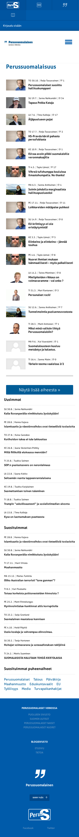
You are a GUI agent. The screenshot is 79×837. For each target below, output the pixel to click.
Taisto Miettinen (47, 273)
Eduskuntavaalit (41, 684)
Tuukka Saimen (21, 461)
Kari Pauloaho (19, 589)
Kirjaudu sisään (12, 25)
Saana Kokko (20, 474)
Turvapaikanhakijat (48, 689)
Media (26, 689)
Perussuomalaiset (17, 679)
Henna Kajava (21, 422)
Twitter (51, 828)
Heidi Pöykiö (20, 628)
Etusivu (39, 748)
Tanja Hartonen (22, 641)
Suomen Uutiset (39, 718)
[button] (68, 41)
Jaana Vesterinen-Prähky (27, 448)
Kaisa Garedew (22, 435)
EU (59, 684)
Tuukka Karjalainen (24, 487)
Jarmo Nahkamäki (48, 98)
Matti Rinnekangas (23, 602)
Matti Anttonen (45, 324)
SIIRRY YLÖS (38, 798)
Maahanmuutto (15, 684)
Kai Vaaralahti (45, 342)
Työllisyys (11, 689)
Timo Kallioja (43, 115)
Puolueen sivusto (39, 714)
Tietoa (39, 752)
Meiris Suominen (22, 654)
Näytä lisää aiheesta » (39, 389)
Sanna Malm (44, 359)
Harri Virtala (21, 563)
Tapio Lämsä (43, 167)
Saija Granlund (22, 615)
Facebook (28, 828)
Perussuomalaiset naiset (39, 723)
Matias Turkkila (24, 576)
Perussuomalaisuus (31, 66)
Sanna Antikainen (47, 185)
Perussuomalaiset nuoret (39, 727)
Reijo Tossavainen (49, 81)
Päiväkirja (53, 679)
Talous (38, 679)
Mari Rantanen (45, 290)
